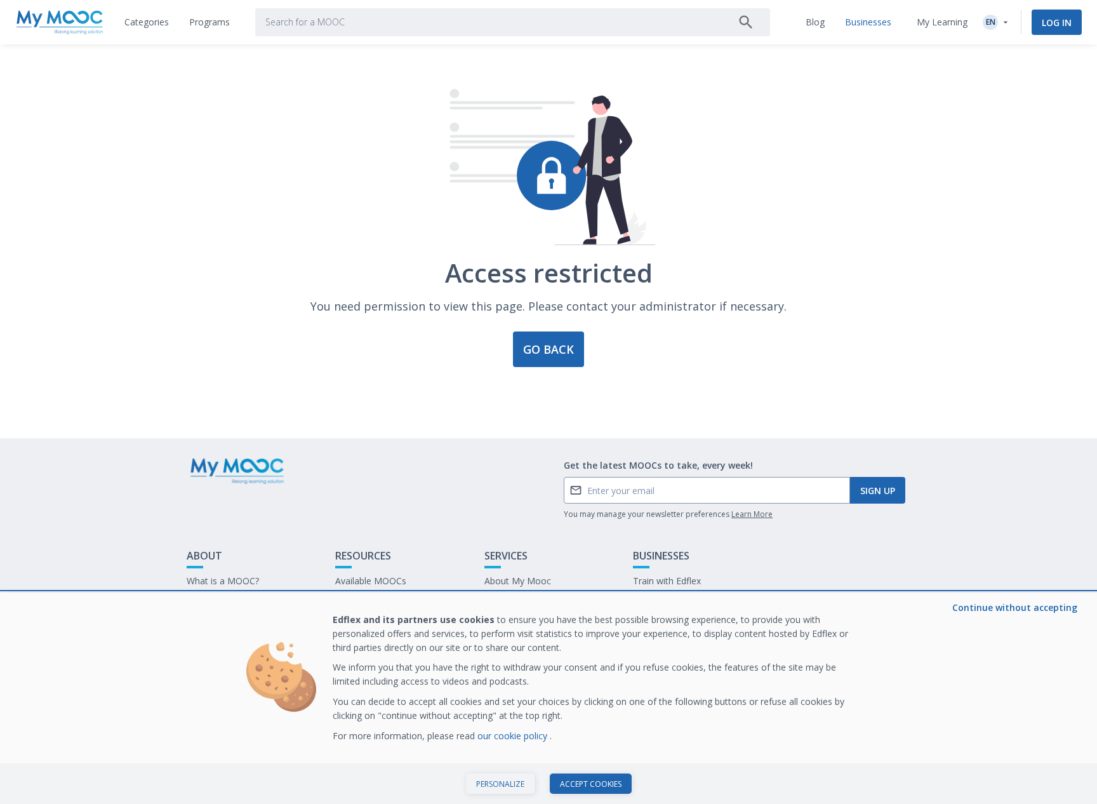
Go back (548, 349)
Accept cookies (591, 784)
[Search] (745, 22)
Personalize (500, 784)
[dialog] (548, 698)
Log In (1057, 23)
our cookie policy (513, 736)
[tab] (146, 22)
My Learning (942, 22)
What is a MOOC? (223, 581)
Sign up (877, 491)
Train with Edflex (667, 581)
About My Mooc (517, 581)
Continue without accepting (1014, 607)
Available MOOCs (370, 581)
